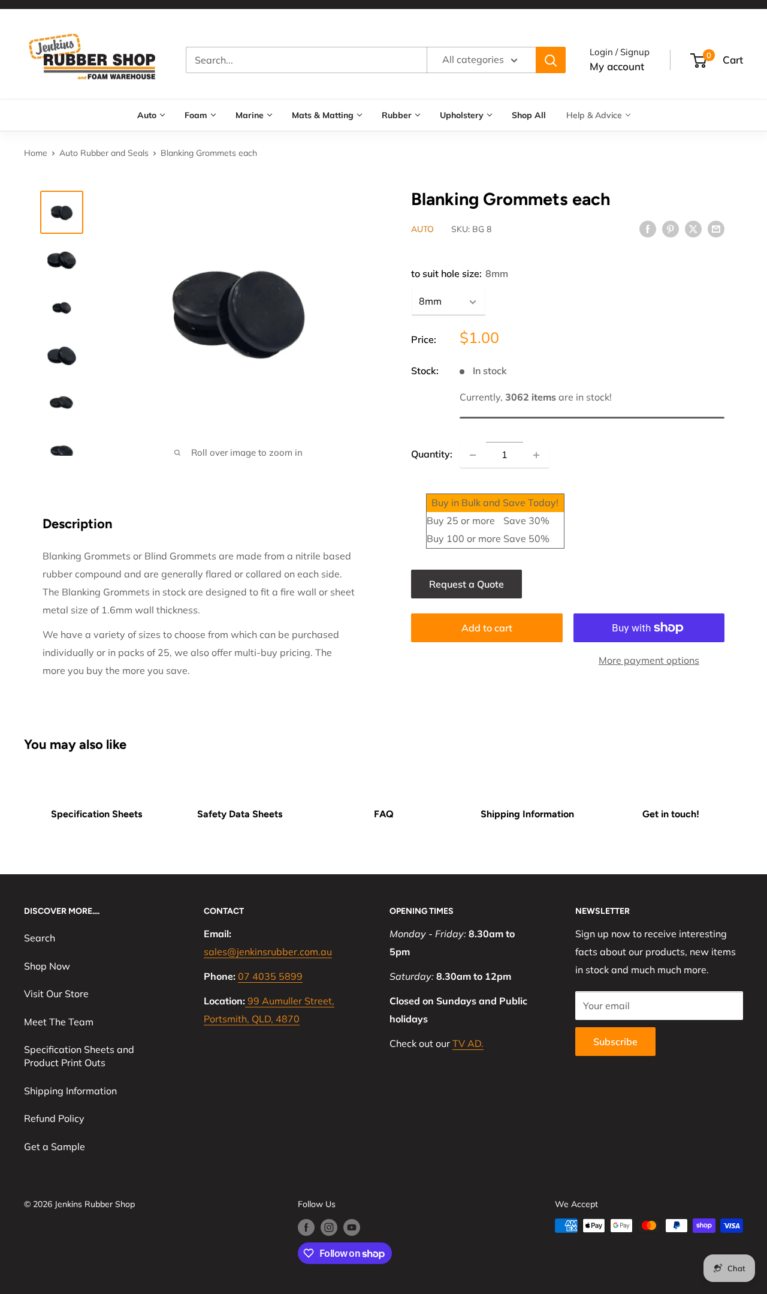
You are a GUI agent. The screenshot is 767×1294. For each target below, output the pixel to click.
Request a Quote (466, 584)
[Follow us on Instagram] (329, 1227)
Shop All (529, 115)
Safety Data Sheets (239, 814)
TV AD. (468, 1043)
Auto (146, 115)
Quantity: (431, 455)
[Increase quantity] (536, 455)
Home (35, 153)
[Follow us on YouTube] (351, 1227)
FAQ (384, 814)
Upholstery (462, 115)
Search (39, 938)
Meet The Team (58, 1022)
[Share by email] (716, 228)
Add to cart (486, 628)
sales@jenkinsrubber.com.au (268, 952)
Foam (196, 115)
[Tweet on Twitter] (693, 228)
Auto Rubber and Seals (104, 153)
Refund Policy (54, 1118)
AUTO (422, 229)
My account (617, 66)
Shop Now (47, 966)
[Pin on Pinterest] (670, 228)
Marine (249, 115)
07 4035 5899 (270, 976)
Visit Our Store (56, 994)
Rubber (397, 115)
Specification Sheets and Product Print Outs (79, 1056)
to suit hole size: (459, 274)
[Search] (551, 60)
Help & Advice (594, 115)
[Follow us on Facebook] (306, 1227)
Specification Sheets (96, 814)
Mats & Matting (323, 115)
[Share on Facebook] (647, 228)
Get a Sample (54, 1146)
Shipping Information (527, 814)
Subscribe (615, 1042)
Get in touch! (670, 814)
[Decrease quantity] (472, 455)
